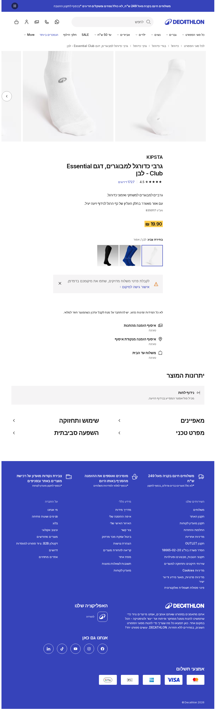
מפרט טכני (188, 432)
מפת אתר (123, 557)
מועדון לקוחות (121, 570)
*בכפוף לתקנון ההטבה (110, 6)
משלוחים (197, 509)
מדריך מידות (122, 509)
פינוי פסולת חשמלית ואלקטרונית (183, 587)
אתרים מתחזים (46, 557)
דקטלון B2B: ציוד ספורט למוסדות (35, 543)
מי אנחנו (51, 509)
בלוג (53, 523)
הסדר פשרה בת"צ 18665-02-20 (182, 550)
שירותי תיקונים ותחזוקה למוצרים (183, 563)
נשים (155, 34)
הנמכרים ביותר (47, 34)
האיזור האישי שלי (119, 523)
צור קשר (125, 530)
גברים (171, 34)
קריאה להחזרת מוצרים (116, 550)
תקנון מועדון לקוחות (190, 523)
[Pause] (13, 6)
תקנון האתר (195, 516)
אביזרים (123, 34)
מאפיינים (191, 420)
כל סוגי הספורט (193, 34)
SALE (83, 34)
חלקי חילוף (68, 34)
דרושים (51, 550)
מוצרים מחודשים (45, 536)
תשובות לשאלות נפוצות (115, 563)
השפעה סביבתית (75, 432)
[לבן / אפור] (150, 255)
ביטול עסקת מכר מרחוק (115, 536)
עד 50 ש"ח (102, 34)
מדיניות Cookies (192, 570)
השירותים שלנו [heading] (193, 501)
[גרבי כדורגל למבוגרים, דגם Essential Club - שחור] (159, 96)
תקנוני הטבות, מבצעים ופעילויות (183, 557)
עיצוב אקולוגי (48, 530)
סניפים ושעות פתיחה (43, 516)
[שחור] (106, 255)
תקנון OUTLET (193, 543)
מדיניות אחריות (193, 536)
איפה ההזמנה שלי (119, 516)
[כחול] (128, 255)
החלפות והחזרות (192, 530)
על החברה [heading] (49, 501)
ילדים (140, 34)
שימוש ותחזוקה (77, 420)
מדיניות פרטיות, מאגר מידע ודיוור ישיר (182, 579)
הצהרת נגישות (121, 543)
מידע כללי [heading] (123, 501)
